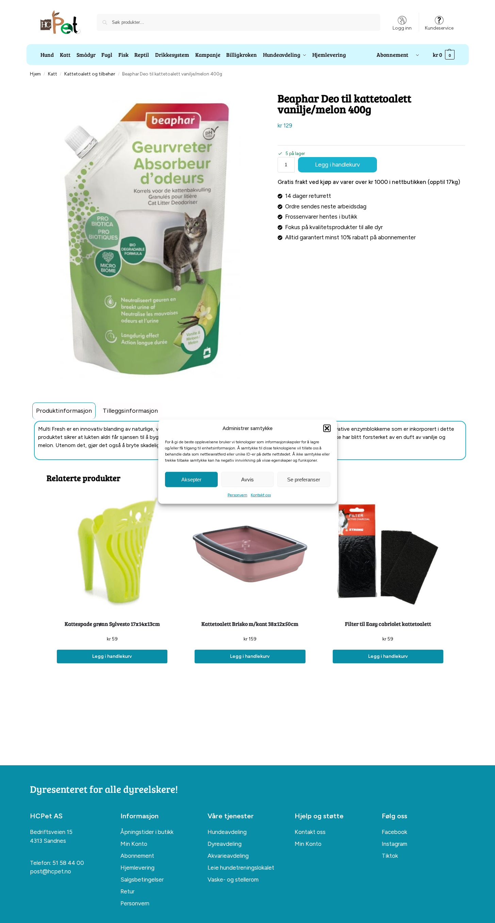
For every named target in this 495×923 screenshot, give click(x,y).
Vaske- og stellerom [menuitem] (233, 879)
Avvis (247, 479)
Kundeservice (439, 28)
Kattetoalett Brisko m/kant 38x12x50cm (249, 623)
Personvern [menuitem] (134, 903)
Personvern (237, 495)
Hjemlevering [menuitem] (137, 867)
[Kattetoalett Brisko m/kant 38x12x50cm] (249, 554)
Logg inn (402, 28)
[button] (327, 428)
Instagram (394, 843)
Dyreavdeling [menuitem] (225, 843)
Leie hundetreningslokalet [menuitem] (241, 867)
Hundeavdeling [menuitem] (227, 831)
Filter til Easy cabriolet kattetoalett (388, 623)
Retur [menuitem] (127, 891)
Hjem (35, 73)
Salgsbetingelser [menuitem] (142, 879)
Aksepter (191, 479)
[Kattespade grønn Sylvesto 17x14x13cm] (112, 554)
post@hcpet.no (50, 871)
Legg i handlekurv (337, 164)
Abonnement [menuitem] (137, 855)
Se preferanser (303, 479)
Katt (52, 73)
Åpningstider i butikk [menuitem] (147, 831)
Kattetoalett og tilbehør (89, 73)
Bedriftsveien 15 (51, 831)
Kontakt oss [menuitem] (310, 831)
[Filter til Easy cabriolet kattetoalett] (388, 554)
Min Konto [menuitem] (133, 843)
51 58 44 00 (68, 862)
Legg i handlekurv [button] (112, 656)
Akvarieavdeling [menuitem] (228, 855)
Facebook (394, 831)
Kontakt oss (261, 495)
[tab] (64, 411)
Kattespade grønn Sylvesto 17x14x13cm (112, 623)
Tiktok (390, 855)
